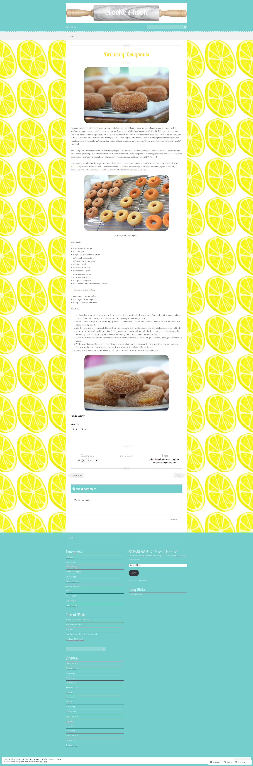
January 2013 (71, 731)
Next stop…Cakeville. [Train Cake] (78, 620)
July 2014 (69, 692)
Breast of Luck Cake (73, 624)
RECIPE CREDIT (78, 416)
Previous (77, 475)
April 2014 (69, 702)
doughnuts (157, 462)
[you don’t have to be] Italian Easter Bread (81, 634)
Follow (133, 573)
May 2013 (69, 726)
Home (71, 37)
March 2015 (70, 673)
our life (68, 591)
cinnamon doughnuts (171, 459)
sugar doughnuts (170, 462)
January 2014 (71, 711)
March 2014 (70, 706)
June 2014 (70, 697)
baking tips (70, 557)
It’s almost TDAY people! (75, 639)
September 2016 (72, 668)
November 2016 (72, 663)
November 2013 (72, 716)
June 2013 (69, 721)
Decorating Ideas (72, 581)
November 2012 (72, 735)
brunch (158, 459)
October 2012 (71, 740)
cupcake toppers (72, 576)
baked (151, 459)
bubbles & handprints (74, 571)
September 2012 (72, 745)
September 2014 (72, 687)
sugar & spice (87, 460)
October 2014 (71, 682)
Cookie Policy (43, 762)
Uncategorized (71, 605)
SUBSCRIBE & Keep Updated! (153, 551)
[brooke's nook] (126, 13)
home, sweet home (73, 586)
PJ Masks (69, 629)
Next (178, 475)
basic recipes (71, 562)
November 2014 (72, 678)
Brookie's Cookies (72, 567)
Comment (173, 519)
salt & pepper (71, 595)
